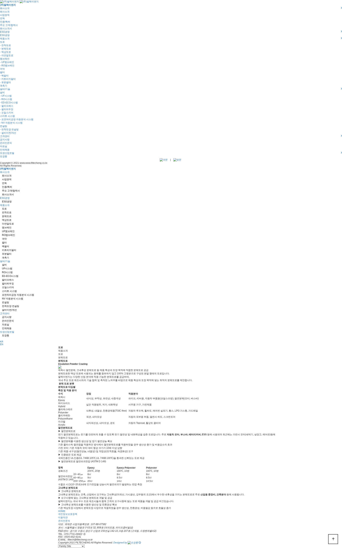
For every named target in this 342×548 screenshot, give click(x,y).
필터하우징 (8, 283)
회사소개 (5, 11)
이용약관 (63, 517)
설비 (2, 92)
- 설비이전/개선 (8, 133)
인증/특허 (5, 21)
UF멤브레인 (8, 231)
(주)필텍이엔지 (8, 5)
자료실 (3, 146)
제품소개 (5, 205)
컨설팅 (3, 126)
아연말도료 (8, 223)
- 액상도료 (5, 52)
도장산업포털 (7, 332)
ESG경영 (5, 35)
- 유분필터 (5, 82)
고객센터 (5, 313)
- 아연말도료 (6, 55)
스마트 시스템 (7, 116)
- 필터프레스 (6, 106)
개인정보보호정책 (67, 514)
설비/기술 (5, 261)
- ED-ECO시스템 (9, 102)
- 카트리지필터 (8, 79)
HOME (61, 511)
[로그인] (140, 542)
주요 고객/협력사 (9, 25)
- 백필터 (4, 75)
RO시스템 (7, 272)
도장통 (3, 156)
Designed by (120, 542)
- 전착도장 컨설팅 (9, 129)
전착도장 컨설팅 (10, 306)
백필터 (5, 246)
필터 (2, 72)
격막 (2, 69)
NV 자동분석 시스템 (12, 298)
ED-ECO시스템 (10, 276)
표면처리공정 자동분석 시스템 (18, 295)
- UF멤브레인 (7, 62)
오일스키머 (8, 287)
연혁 (2, 18)
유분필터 (6, 254)
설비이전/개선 (9, 310)
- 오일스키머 (6, 112)
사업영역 (5, 15)
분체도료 (6, 216)
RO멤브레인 (8, 235)
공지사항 (5, 139)
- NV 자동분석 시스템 (11, 122)
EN (1, 344)
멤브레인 (5, 58)
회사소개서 (6, 28)
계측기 (3, 85)
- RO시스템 (6, 99)
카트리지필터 (9, 250)
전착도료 (6, 212)
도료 (2, 42)
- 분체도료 (5, 48)
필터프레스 (8, 279)
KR (1, 341)
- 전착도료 (5, 45)
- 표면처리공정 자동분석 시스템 (16, 119)
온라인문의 (6, 143)
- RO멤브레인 (7, 65)
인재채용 (5, 149)
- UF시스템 (6, 95)
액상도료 (6, 220)
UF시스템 (7, 268)
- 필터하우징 (6, 109)
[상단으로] (333, 539)
